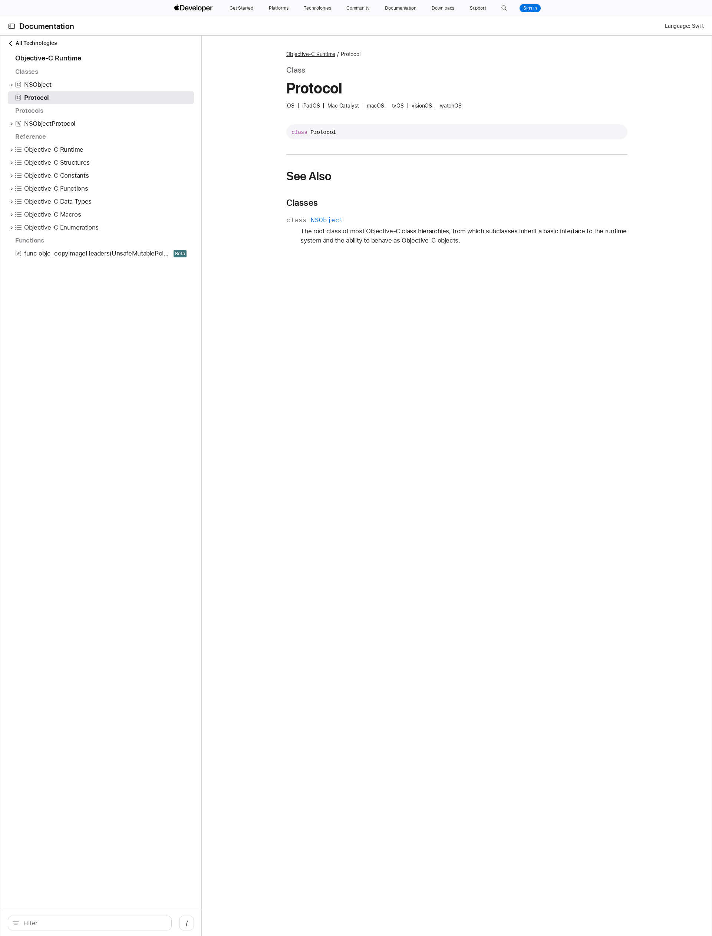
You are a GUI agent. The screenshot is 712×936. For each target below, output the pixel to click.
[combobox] (94, 923)
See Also (309, 176)
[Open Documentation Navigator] (11, 26)
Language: (677, 26)
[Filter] (94, 923)
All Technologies (36, 43)
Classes (302, 203)
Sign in (530, 8)
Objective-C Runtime (311, 54)
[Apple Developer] (194, 8)
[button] (504, 8)
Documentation (46, 26)
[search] (90, 923)
